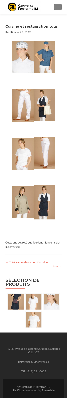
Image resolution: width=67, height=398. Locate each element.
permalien (14, 246)
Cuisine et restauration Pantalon (26, 262)
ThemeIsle (48, 390)
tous (57, 266)
